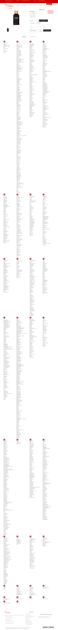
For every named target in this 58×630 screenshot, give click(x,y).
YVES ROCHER (18, 593)
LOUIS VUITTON (6, 386)
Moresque (18, 425)
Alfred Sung (18, 192)
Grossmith (44, 235)
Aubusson (18, 184)
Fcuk (30, 203)
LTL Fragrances (6, 391)
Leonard (5, 356)
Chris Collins (44, 83)
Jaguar (30, 267)
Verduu (31, 547)
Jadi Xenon (31, 266)
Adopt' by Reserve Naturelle (20, 59)
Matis (17, 369)
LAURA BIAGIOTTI (6, 344)
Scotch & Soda (45, 460)
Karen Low (44, 262)
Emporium (18, 224)
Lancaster (5, 398)
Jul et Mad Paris (32, 309)
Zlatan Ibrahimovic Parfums (33, 594)
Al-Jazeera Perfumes (19, 84)
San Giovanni (44, 449)
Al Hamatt (18, 80)
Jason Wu (31, 272)
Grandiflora (44, 232)
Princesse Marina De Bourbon (7, 524)
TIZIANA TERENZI (6, 567)
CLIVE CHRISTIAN (45, 102)
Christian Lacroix (45, 86)
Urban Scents (18, 543)
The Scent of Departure (7, 557)
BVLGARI (31, 108)
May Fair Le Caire (19, 379)
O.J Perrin (44, 319)
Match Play (18, 368)
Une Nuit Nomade (19, 541)
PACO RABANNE (6, 441)
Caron (43, 59)
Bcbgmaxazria (31, 54)
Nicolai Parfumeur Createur (33, 336)
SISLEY (44, 485)
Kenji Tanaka (44, 270)
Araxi (17, 155)
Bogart (31, 83)
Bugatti (31, 116)
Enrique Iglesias (19, 228)
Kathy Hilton (44, 266)
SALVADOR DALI (45, 447)
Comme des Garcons (45, 107)
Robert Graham (32, 473)
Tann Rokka (5, 539)
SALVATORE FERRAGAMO (46, 448)
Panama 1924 (5, 447)
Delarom (5, 212)
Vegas (30, 544)
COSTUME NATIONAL (45, 114)
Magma (18, 324)
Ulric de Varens (19, 539)
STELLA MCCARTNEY (45, 504)
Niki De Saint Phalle (32, 341)
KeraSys (44, 273)
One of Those (44, 333)
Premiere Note (5, 519)
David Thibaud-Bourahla (7, 206)
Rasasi (30, 449)
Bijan (30, 75)
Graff (43, 230)
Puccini (4, 531)
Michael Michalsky (19, 394)
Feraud (30, 205)
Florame (31, 214)
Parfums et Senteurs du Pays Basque (8, 469)
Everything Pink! (19, 249)
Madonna (18, 322)
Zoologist (31, 595)
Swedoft (44, 514)
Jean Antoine (31, 274)
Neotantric (31, 330)
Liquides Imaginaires (6, 374)
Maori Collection (19, 343)
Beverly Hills (31, 71)
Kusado (44, 291)
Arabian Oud (18, 150)
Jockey (30, 297)
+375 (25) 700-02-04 (8, 620)
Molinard (18, 411)
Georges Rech (45, 208)
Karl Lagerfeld (44, 263)
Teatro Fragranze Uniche (7, 544)
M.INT (17, 319)
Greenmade (44, 233)
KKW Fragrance (45, 283)
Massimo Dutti (18, 367)
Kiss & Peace (44, 281)
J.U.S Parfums (31, 261)
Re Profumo (31, 451)
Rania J (31, 448)
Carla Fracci (44, 54)
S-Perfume (44, 441)
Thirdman (5, 563)
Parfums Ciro (5, 462)
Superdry (44, 512)
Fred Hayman (31, 228)
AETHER (18, 64)
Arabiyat (18, 153)
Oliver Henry (44, 328)
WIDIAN (44, 544)
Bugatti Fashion (32, 105)
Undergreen (18, 540)
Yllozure (18, 590)
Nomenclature (31, 348)
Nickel (30, 334)
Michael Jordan (19, 392)
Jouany (31, 305)
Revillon (31, 465)
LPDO (4, 388)
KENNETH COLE (45, 271)
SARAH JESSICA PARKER (46, 456)
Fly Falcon (31, 215)
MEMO (17, 384)
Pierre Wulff (5, 504)
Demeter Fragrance (6, 214)
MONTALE (18, 421)
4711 (4, 51)
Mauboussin (18, 372)
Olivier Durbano (45, 329)
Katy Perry (44, 267)
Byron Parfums (32, 113)
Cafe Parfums (44, 46)
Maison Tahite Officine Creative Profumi (22, 333)
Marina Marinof (19, 358)
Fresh (30, 230)
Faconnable (31, 235)
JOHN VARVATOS (32, 301)
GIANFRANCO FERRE (45, 217)
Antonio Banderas (19, 139)
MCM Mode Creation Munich (20, 381)
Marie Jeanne (18, 356)
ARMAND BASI (18, 163)
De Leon (5, 209)
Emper (17, 223)
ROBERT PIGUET (32, 474)
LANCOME (5, 340)
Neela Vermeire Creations (33, 328)
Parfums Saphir (6, 471)
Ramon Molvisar (32, 445)
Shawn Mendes (45, 475)
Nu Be (30, 353)
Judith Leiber (31, 307)
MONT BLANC (18, 419)
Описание (24, 36)
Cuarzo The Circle (45, 120)
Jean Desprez (31, 277)
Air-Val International (19, 71)
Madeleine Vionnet (19, 321)
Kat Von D (44, 264)
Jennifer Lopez (31, 314)
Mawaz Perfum (18, 374)
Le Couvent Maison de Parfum (7, 349)
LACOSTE (5, 337)
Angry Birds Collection (19, 124)
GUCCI (43, 236)
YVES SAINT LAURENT (19, 594)
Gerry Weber (44, 212)
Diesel (4, 227)
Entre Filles (18, 229)
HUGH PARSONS (6, 287)
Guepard (44, 237)
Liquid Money (5, 373)
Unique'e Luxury (19, 542)
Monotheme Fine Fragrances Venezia (21, 418)
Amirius (18, 110)
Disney (4, 232)
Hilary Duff (5, 277)
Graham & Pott (45, 231)
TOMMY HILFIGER (6, 574)
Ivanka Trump (18, 277)
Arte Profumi (18, 170)
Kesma (43, 275)
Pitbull (4, 507)
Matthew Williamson (19, 371)
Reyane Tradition (32, 467)
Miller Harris (18, 402)
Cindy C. (44, 95)
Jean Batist (31, 275)
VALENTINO (31, 540)
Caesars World (45, 45)
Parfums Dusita (6, 467)
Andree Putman (19, 118)
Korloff (43, 285)
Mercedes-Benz (19, 388)
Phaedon (5, 494)
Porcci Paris (5, 516)
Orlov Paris (44, 339)
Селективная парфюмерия (29, 623)
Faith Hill (31, 199)
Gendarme (44, 203)
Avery (17, 188)
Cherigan (44, 79)
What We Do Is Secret (45, 542)
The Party (5, 556)
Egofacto (18, 203)
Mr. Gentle (18, 430)
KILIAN (43, 278)
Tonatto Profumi (6, 575)
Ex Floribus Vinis (19, 251)
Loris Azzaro (5, 383)
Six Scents (44, 486)
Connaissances (45, 109)
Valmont (31, 541)
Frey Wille (31, 231)
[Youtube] (44, 611)
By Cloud (31, 109)
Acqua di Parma (19, 53)
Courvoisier (44, 116)
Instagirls (18, 272)
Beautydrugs (31, 57)
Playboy (5, 508)
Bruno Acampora (32, 103)
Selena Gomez (44, 462)
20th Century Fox (6, 48)
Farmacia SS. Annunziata (33, 200)
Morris (17, 428)
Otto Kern (44, 344)
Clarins (44, 98)
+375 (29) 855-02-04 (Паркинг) (9, 621)
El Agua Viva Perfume (19, 206)
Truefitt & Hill (5, 582)
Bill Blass (31, 76)
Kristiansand (44, 290)
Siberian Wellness (45, 478)
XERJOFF (5, 588)
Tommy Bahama (6, 573)
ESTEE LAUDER (19, 242)
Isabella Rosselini (19, 273)
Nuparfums (31, 355)
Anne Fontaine (18, 131)
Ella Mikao (18, 217)
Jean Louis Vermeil (32, 278)
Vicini (30, 552)
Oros (43, 341)
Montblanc (18, 422)
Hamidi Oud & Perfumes (7, 263)
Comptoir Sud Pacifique (46, 108)
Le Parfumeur (5, 352)
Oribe (43, 336)
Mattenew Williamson (19, 370)
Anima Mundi (18, 125)
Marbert (18, 345)
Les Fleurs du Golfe (6, 362)
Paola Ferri (5, 452)
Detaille (5, 220)
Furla (30, 234)
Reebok (31, 452)
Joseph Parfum (32, 304)
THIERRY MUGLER (6, 562)
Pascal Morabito (6, 479)
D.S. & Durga (5, 196)
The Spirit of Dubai (6, 558)
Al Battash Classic (19, 78)
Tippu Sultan (5, 565)
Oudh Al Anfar (44, 345)
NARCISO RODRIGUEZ (32, 320)
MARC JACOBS (18, 348)
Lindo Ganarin (5, 371)
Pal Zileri (5, 444)
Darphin (5, 203)
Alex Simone (18, 93)
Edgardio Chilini (19, 200)
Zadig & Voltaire (32, 587)
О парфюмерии (27, 619)
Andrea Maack (18, 117)
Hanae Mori (5, 264)
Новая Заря (31, 598)
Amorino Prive (18, 112)
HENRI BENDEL (5, 270)
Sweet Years (44, 515)
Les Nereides (5, 364)
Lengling (5, 355)
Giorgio (44, 221)
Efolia (17, 202)
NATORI (31, 324)
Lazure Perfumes (6, 347)
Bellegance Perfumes (32, 60)
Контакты (26, 618)
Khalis (43, 276)
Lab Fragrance (5, 333)
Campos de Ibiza (45, 50)
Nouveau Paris (32, 351)
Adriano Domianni (19, 60)
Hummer (5, 290)
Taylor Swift (5, 543)
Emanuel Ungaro (19, 219)
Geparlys (44, 209)
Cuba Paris (44, 121)
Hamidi (4, 262)
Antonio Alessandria (19, 138)
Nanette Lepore (32, 319)
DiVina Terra (5, 233)
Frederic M (31, 229)
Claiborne (44, 97)
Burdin (30, 107)
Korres (43, 286)
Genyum (44, 206)
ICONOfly (18, 262)
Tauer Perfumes (6, 541)
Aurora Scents (18, 185)
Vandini (31, 543)
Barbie (30, 50)
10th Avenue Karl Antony (7, 45)
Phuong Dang (5, 499)
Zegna (30, 589)
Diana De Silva (5, 223)
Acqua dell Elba (19, 50)
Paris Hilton (5, 474)
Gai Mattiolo (44, 196)
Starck (43, 500)
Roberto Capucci (32, 475)
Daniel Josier (5, 200)
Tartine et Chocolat (6, 540)
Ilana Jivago (18, 266)
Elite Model (18, 212)
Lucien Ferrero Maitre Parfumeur (8, 393)
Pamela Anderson (6, 446)
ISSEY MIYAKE (18, 276)
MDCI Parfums (18, 383)
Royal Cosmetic (32, 489)
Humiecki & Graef (6, 289)
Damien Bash (5, 198)
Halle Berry (5, 261)
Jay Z (30, 273)
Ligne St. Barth (5, 369)
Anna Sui (18, 129)
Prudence (5, 530)
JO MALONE (31, 295)
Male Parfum (18, 339)
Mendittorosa (18, 386)
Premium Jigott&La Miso (7, 520)
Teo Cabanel (5, 546)
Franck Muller (31, 224)
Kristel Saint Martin (45, 289)
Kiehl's (43, 277)
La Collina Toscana (6, 324)
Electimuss (18, 208)
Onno (6, 8)
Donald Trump (5, 235)
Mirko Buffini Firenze (19, 405)
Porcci (4, 515)
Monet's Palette (19, 417)
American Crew (19, 108)
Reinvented (31, 456)
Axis (17, 189)
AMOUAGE (18, 113)
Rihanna (31, 470)
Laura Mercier (5, 345)
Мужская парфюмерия (20, 598)
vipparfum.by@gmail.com (41, 0)
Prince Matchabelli (6, 523)
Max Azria (18, 375)
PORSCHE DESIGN (6, 517)
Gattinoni (44, 202)
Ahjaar (17, 70)
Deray (4, 217)
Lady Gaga (5, 338)
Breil (30, 99)
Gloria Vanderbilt (45, 227)
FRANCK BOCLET (32, 223)
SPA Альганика (45, 496)
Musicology (18, 435)
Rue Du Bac (31, 496)
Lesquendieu (5, 368)
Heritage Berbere (6, 272)
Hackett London (6, 260)
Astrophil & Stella (19, 175)
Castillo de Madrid (45, 63)
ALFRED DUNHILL (19, 97)
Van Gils (31, 542)
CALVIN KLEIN (44, 49)
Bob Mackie (31, 82)
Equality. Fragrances (19, 230)
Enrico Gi (18, 227)
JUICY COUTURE (32, 308)
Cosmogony (44, 113)
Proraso (5, 529)
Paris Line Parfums (6, 475)
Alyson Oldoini (18, 106)
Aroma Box (18, 165)
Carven (44, 125)
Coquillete (44, 110)
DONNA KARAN (6, 236)
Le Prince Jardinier (6, 353)
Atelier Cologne (19, 176)
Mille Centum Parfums (19, 400)
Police (4, 512)
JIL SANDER (31, 290)
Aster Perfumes (19, 173)
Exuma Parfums (19, 255)
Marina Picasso (19, 359)
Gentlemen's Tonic (45, 204)
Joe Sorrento (31, 315)
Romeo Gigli (31, 484)
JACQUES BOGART (32, 263)
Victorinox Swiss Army (32, 557)
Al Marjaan (18, 82)
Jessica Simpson (32, 287)
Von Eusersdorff (32, 565)
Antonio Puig (18, 143)
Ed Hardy (18, 198)
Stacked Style (44, 499)
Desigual (5, 219)
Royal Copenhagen (32, 488)
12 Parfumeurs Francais (7, 46)
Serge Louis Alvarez (45, 464)
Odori (43, 322)
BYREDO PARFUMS (32, 112)
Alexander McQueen (19, 95)
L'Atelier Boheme (6, 320)
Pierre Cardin (5, 501)
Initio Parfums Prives (19, 271)
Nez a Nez (31, 333)
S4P (43, 443)
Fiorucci (31, 209)
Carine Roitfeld (45, 52)
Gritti (43, 234)
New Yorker (31, 332)
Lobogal (5, 377)
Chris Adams (44, 82)
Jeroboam (31, 286)
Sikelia (43, 480)
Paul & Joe (5, 481)
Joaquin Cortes (32, 296)
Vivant (30, 563)
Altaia (17, 103)
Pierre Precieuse (6, 503)
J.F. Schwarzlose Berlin (32, 260)
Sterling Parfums (45, 508)
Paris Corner (5, 473)
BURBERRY (31, 106)
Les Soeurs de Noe (6, 367)
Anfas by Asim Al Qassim (20, 122)
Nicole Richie (31, 339)
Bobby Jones (31, 114)
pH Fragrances (5, 493)
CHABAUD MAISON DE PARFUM (47, 71)
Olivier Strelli (44, 330)
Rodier (30, 480)
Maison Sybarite (19, 332)
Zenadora (31, 590)
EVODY (17, 250)
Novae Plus (31, 352)
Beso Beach (31, 67)
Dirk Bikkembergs (6, 231)
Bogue (30, 84)
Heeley (4, 268)
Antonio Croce (18, 140)
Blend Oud (31, 79)
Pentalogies (5, 486)
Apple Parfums (19, 146)
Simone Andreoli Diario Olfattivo (47, 483)
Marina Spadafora (19, 360)
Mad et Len (18, 320)
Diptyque (5, 230)
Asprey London (19, 172)
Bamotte (31, 48)
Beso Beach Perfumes (32, 68)
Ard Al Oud (18, 157)
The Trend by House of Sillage (7, 559)
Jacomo (31, 262)
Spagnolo (44, 498)
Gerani (43, 210)
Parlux (4, 478)
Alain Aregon (18, 86)
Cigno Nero (44, 94)
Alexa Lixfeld (18, 94)
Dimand (5, 229)
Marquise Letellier (19, 363)
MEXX (17, 390)
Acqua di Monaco (19, 52)
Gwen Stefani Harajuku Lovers (47, 243)
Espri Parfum (18, 237)
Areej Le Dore (18, 159)
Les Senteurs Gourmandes (7, 366)
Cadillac (44, 44)
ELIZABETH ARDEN (19, 214)
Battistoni (31, 53)
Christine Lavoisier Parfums (46, 91)
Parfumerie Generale (6, 458)
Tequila (4, 547)
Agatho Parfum (19, 68)
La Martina (5, 328)
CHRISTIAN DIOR (45, 85)
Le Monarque (5, 351)
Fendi (30, 204)
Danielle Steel (5, 201)
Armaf (17, 162)
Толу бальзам (18, 603)
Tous (4, 578)
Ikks (17, 264)
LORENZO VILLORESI (6, 382)
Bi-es (30, 73)
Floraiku (31, 213)
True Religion (5, 581)
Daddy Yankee (5, 197)
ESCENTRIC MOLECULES (20, 235)
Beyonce (31, 72)
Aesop (17, 63)
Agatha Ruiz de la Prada (20, 67)
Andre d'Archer (19, 116)
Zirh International (32, 593)
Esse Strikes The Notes (20, 239)
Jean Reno (31, 281)
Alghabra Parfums (19, 99)
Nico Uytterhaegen (32, 335)
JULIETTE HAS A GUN (32, 310)
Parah (4, 455)
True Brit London (6, 580)
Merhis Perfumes (19, 389)
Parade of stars (6, 454)
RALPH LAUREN (32, 443)
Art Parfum (18, 168)
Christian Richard (45, 88)
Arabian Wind (18, 152)
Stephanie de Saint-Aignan (46, 507)
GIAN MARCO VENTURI (46, 216)
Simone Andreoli (45, 482)
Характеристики (33, 36)
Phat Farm (5, 495)
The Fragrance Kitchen (7, 552)
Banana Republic (32, 49)
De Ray (4, 210)
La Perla (5, 330)
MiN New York (18, 403)
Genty (43, 205)
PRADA (4, 518)
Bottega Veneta (32, 94)
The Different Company (7, 551)
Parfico (4, 456)
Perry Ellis (5, 492)
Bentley (31, 64)
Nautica (31, 325)
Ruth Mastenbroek (32, 497)
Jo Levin (31, 294)
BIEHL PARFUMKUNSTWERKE (33, 74)
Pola (4, 511)
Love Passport (5, 387)
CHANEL (44, 73)
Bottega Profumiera (32, 93)
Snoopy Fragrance (45, 488)
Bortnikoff (31, 92)
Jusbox (30, 311)
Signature (44, 479)
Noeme (31, 347)
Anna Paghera (18, 127)
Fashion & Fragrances (32, 201)
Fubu (30, 232)
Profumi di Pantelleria (6, 527)
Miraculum (18, 404)
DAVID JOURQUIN (6, 205)
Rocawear (31, 478)
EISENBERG (18, 204)
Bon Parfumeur (32, 86)
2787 (4, 50)
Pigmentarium (5, 505)
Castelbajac (44, 126)
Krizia (43, 293)
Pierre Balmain (5, 500)
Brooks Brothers (32, 101)
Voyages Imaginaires (32, 566)
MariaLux (18, 355)
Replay (30, 464)
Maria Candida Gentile (19, 353)
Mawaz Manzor (19, 373)
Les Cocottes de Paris (6, 358)
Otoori (43, 343)
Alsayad (18, 101)
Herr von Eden (5, 275)
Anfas (17, 120)
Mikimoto (18, 398)
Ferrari (30, 206)
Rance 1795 (31, 447)
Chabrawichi (44, 72)
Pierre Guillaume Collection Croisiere (8, 502)
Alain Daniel (18, 87)
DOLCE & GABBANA (6, 234)
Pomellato (5, 513)
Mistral (17, 408)
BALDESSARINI (32, 45)
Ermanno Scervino (19, 232)
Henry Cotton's (5, 271)
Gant (43, 200)
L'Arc (4, 319)
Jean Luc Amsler (32, 279)
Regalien (31, 455)
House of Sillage (6, 285)
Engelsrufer (18, 225)
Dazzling (5, 208)
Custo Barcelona (45, 123)
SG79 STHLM (44, 469)
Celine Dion (44, 68)
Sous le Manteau (45, 495)
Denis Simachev (6, 215)
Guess (43, 238)
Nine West (31, 343)
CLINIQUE (44, 101)
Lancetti (5, 339)
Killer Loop (44, 279)
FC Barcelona (31, 202)
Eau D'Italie (18, 196)
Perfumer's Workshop (6, 490)
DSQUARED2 (5, 238)
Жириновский (5, 599)
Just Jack (31, 312)
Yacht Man (18, 587)
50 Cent (5, 52)
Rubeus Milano (32, 493)
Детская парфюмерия (46, 587)
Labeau (5, 334)
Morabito (18, 424)
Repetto (31, 463)
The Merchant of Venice (7, 555)
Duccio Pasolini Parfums (7, 240)
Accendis (18, 48)
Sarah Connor (44, 455)
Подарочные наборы (45, 598)
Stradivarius (44, 509)
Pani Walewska (6, 449)
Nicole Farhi (31, 338)
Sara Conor (44, 454)
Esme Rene (18, 236)
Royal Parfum (31, 492)
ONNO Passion (10, 8)
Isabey (17, 275)
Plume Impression (6, 509)
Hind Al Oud (5, 279)
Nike (30, 340)
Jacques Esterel (32, 264)
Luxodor (5, 397)
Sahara (44, 445)
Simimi (43, 481)
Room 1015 (31, 486)
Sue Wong (44, 511)
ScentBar (44, 458)
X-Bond (4, 587)
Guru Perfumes (45, 239)
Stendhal (44, 505)
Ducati (4, 239)
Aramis (17, 154)
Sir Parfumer (44, 484)
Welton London (45, 541)
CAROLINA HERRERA (45, 57)
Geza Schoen (44, 213)
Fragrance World (32, 219)
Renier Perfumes (32, 462)
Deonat (4, 216)
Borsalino (31, 89)
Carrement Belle (45, 60)
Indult (17, 268)
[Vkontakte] (38, 611)
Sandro (44, 450)
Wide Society (44, 543)
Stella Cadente (45, 503)
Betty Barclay (31, 70)
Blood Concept (32, 80)
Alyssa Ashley (18, 107)
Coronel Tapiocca (45, 112)
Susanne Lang (45, 513)
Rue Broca (31, 495)
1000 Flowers (5, 44)
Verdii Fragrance (32, 546)
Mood (17, 423)
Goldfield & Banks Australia (46, 229)
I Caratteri (18, 260)
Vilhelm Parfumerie (32, 560)
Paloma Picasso (6, 445)
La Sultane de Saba (6, 332)
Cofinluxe (44, 104)
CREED (44, 118)
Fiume (30, 210)
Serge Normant (45, 465)
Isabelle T (18, 274)
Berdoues (31, 65)
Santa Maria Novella (45, 452)
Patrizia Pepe (5, 480)
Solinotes (44, 490)
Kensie (43, 272)
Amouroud (18, 114)
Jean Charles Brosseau (33, 276)
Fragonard (31, 218)
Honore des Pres (6, 283)
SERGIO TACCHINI (45, 467)
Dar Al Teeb (5, 202)
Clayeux (44, 99)
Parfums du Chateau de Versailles (8, 466)
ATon (17, 181)
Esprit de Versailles (19, 238)
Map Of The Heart (19, 344)
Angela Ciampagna (19, 123)
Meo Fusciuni (18, 387)
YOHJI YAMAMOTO (19, 591)
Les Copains (5, 360)
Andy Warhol (18, 119)
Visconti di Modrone (32, 561)
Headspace (5, 267)
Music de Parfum (19, 434)
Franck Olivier (31, 225)
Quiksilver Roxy (19, 443)
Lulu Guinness (5, 396)
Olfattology (44, 326)
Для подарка (44, 588)
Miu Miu (18, 409)
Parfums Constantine (6, 463)
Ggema (44, 214)
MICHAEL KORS (19, 393)
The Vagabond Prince (6, 560)
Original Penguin (45, 337)
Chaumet (44, 78)
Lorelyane (5, 381)
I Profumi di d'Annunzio (20, 261)
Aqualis (18, 148)
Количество (31, 20)
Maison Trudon (19, 334)
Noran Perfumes (32, 349)
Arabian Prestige (19, 151)
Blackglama (31, 78)
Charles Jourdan (45, 75)
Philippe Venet (5, 497)
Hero (4, 274)
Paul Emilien (5, 482)
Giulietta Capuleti (45, 225)
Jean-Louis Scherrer (32, 282)
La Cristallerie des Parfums (7, 325)
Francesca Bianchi (32, 221)
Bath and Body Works (32, 52)
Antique (18, 137)
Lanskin (5, 341)
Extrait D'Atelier (19, 254)
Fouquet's (31, 217)
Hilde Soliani (5, 278)
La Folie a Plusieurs (6, 326)
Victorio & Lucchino (32, 558)
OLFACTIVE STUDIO (45, 325)
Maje (17, 337)
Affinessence (18, 65)
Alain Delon (18, 88)
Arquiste (18, 166)
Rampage (31, 446)
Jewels (30, 289)
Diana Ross (5, 224)
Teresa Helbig (5, 548)
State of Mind (44, 502)
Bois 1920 (31, 85)
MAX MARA (18, 377)
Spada (43, 497)
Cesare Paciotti (45, 70)
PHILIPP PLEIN (5, 496)
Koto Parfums (44, 287)
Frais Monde (31, 220)
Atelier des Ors (18, 177)
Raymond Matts (32, 450)
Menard (18, 385)
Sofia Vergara (44, 489)
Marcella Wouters (19, 352)
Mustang (18, 436)
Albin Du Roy (18, 90)
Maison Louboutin (19, 330)
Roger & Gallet (32, 482)
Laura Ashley (5, 343)
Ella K (17, 215)
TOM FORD (5, 571)
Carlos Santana (45, 55)
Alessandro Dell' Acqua (20, 92)
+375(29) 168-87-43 (24, 0)
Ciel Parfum (44, 93)
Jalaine (30, 268)
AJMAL (17, 73)
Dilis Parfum (5, 228)
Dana (4, 199)
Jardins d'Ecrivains (32, 271)
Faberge (31, 197)
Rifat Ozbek (31, 469)
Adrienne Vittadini (19, 61)
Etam (17, 243)
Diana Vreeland (6, 225)
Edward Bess (18, 201)
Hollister (5, 281)
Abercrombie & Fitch (19, 46)
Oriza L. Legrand (45, 338)
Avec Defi (18, 187)
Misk (17, 406)
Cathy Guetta (44, 65)
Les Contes (5, 359)
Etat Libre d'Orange (19, 244)
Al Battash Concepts (19, 79)
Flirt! (30, 212)
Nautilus (31, 326)
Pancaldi (5, 448)
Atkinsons (18, 180)
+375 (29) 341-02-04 (8, 619)
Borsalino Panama (32, 90)
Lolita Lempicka (6, 379)
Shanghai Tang (45, 473)
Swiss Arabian (44, 516)
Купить (43, 20)
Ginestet (44, 220)
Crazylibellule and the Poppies (47, 117)
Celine (43, 67)
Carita (43, 53)
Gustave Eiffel (44, 240)
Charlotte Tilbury (45, 76)
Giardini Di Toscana (45, 218)
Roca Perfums (31, 477)
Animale (18, 126)
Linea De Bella (5, 372)
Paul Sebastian (6, 483)
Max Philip (18, 378)
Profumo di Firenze (6, 528)
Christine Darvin (45, 90)
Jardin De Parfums (32, 270)
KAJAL (43, 260)
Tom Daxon (5, 570)
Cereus (44, 69)
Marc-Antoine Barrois (19, 351)
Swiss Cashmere (45, 517)
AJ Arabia (18, 72)
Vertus (30, 551)
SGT (43, 470)
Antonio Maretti (19, 142)
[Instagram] (42, 611)
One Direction (44, 332)
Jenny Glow (31, 285)
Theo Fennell (5, 561)
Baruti (30, 51)
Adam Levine (18, 57)
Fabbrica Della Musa (32, 196)
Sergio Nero (44, 466)
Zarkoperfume (31, 588)
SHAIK (43, 471)
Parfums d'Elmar (6, 464)
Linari (4, 370)
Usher (17, 544)
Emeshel (18, 220)
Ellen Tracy (18, 218)
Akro (17, 76)
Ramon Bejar (31, 444)
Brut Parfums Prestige (33, 104)
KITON (43, 282)
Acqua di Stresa (19, 55)
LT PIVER (5, 390)
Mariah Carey (18, 354)
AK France (18, 75)
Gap (43, 201)
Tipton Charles (5, 566)
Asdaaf (18, 171)
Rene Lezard (31, 460)
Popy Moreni (5, 514)
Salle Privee (44, 446)
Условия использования (28, 617)
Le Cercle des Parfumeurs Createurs (8, 348)
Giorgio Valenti (45, 223)
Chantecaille (44, 74)
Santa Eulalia (44, 451)
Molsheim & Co (19, 412)
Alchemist (18, 91)
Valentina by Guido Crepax (33, 539)
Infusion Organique (19, 270)
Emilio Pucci (18, 221)
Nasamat (31, 322)
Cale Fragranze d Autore (46, 48)
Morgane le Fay (19, 426)
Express (18, 253)
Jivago (30, 292)
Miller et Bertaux (19, 401)
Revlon (30, 466)
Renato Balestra (32, 459)
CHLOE (43, 80)
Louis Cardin (5, 384)
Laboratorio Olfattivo (6, 335)
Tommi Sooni (5, 572)
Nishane (31, 344)
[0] (50, 5)
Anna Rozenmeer (19, 128)
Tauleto (5, 542)
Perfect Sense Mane (6, 488)
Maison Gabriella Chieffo (20, 328)
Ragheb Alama (32, 441)
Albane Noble (18, 89)
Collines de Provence (45, 105)
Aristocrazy (18, 161)
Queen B (18, 441)
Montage (18, 420)
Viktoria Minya (31, 559)
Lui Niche (5, 394)
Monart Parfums (19, 415)
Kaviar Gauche (45, 268)
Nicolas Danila (31, 337)
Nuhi (30, 354)
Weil (43, 540)
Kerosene (44, 274)
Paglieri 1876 (5, 443)
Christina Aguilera (45, 89)
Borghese (31, 88)
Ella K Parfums (18, 216)
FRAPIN (31, 227)
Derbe (4, 218)
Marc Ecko (18, 347)
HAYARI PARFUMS (6, 266)
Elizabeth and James (19, 213)
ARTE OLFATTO (19, 169)
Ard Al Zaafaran (19, 158)
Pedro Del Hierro (6, 484)
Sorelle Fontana (45, 493)
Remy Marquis (31, 458)
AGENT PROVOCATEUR (20, 69)
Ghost (43, 215)
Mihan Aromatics (19, 396)
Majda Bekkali (18, 336)
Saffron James (44, 444)
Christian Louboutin (45, 87)
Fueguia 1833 (31, 233)
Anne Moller (18, 133)
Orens (43, 335)
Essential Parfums (19, 240)
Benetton (31, 63)
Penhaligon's (5, 485)
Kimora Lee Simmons (45, 292)
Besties (31, 69)
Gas (43, 244)
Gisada (44, 224)
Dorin (4, 237)
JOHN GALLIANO (32, 298)
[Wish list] (48, 5)
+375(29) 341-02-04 (7, 0)
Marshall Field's (19, 364)
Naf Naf (31, 356)
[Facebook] (40, 611)
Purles (4, 534)
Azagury (18, 190)
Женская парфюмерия (7, 598)
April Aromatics (19, 147)
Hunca (4, 291)
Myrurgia (18, 437)
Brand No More (32, 97)
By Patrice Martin (32, 110)
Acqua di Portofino (19, 54)
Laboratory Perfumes (6, 336)
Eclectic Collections (19, 197)
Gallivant (44, 199)
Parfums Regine (6, 470)
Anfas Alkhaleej (19, 121)
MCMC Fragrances (19, 382)
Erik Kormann (18, 231)
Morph (17, 427)
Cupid (43, 122)
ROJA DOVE (31, 483)
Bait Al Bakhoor (32, 44)
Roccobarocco (31, 479)
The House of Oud (6, 554)
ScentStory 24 (44, 459)
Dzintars (5, 242)
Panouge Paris (5, 450)
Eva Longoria (18, 247)
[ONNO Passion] (7, 29)
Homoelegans (5, 282)
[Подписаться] (52, 617)
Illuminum (18, 267)
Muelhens (18, 431)
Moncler (18, 416)
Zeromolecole (31, 591)
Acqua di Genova (19, 51)
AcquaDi (18, 56)
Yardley (18, 588)
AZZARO (18, 191)
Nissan (30, 345)
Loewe (4, 378)
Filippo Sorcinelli (32, 208)
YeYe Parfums (18, 589)
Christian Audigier (45, 84)
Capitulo (44, 51)
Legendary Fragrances (7, 354)
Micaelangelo (18, 391)
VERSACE (31, 550)
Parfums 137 (5, 460)
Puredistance (5, 533)
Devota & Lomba (6, 221)
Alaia (17, 85)
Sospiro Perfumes (45, 494)
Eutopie (18, 246)
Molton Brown (18, 413)
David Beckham (6, 204)
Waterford (44, 539)
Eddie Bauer (18, 199)
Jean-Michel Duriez (32, 283)
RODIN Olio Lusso (32, 481)
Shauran (44, 474)
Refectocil (31, 454)
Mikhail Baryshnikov (19, 397)
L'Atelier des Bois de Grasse (7, 321)
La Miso (5, 329)
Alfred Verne (18, 98)
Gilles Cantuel (44, 219)
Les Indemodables (6, 363)
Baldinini (31, 46)
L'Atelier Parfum (6, 322)
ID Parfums (18, 263)
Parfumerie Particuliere (7, 459)
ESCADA (18, 234)
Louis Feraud (5, 385)
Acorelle (18, 49)
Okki (43, 324)
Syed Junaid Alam (45, 518)
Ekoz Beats (18, 205)
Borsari (31, 91)
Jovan (30, 306)
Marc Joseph (18, 349)
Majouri (18, 338)
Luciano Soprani (6, 392)
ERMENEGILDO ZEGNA (20, 233)
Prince (4, 522)
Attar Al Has (18, 182)
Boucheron (31, 95)
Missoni (18, 407)
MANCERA (18, 341)
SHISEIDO (44, 477)
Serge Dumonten (45, 463)
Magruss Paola (19, 325)
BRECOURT (31, 98)
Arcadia (18, 156)
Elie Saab (18, 210)
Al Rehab (18, 83)
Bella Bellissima (32, 59)
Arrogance (18, 167)
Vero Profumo (31, 548)
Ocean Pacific (44, 320)
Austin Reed (18, 186)
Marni (17, 362)
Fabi (30, 198)
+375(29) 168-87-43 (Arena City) (9, 623)
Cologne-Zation (45, 106)
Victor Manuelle (32, 554)
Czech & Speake (45, 124)
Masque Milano (19, 366)
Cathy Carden (44, 64)
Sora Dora (44, 492)
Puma (4, 532)
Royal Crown (31, 490)
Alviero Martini (18, 105)
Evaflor (17, 248)
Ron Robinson (31, 485)
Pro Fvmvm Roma (6, 526)
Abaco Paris (18, 44)
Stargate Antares (45, 501)
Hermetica (5, 273)
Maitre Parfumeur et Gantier (20, 335)
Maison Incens (18, 329)
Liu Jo (4, 375)
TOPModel (5, 576)
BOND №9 (31, 87)
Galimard (44, 198)
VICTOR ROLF (31, 556)
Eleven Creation (19, 209)
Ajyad (17, 74)
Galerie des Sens (45, 197)
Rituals (30, 471)
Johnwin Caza (31, 302)
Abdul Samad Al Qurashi (20, 45)
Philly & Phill (5, 498)
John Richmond (32, 300)
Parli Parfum (5, 477)
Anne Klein (18, 132)
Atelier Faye (18, 178)
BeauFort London (32, 55)
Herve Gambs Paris (6, 276)
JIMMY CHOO (31, 291)
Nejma (30, 329)
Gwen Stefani (44, 242)
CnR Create (44, 103)
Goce (43, 228)
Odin (43, 321)
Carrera (44, 61)
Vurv (30, 567)
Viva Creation (31, 562)
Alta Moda (18, 102)
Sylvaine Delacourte (45, 519)
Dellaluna (5, 213)
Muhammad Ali (18, 432)
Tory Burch (5, 577)
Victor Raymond (32, 555)
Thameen (5, 550)
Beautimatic (31, 56)
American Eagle (19, 109)
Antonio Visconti (19, 144)
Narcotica (31, 321)
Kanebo (44, 261)
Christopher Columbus (46, 92)
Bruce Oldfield (31, 102)
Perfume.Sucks (5, 489)
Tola (4, 569)
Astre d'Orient (18, 174)
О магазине (27, 613)
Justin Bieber (31, 313)
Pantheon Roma (6, 451)
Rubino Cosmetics (32, 494)
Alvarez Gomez (19, 104)
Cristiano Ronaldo (45, 119)
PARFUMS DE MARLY (6, 465)
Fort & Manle (31, 216)
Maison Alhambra (19, 326)
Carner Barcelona (45, 56)
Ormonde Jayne (45, 340)
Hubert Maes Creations (7, 286)
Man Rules (18, 340)
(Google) (15, 628)
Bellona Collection (32, 61)
